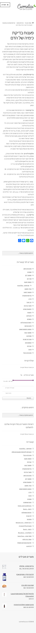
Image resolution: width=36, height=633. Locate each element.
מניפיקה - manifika (23, 285)
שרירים (29, 279)
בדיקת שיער (20, 23)
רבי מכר (29, 302)
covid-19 (29, 546)
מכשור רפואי (28, 292)
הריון (30, 299)
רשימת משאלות (27, 512)
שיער (30, 349)
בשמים (29, 319)
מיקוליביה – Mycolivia (25, 533)
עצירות (29, 346)
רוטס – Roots (27, 509)
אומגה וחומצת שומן (25, 329)
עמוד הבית (28, 23)
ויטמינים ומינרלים (26, 322)
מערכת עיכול (27, 353)
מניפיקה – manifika (25, 448)
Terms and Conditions (25, 506)
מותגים (29, 519)
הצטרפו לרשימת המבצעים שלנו (22, 452)
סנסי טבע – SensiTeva (25, 536)
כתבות (29, 312)
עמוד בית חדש (27, 539)
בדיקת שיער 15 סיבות (8, 23)
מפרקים (29, 336)
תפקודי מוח (28, 333)
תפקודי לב (28, 275)
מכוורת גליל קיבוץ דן (25, 526)
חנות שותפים (27, 502)
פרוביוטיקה (28, 326)
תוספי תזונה (28, 282)
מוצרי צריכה (28, 306)
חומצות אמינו (27, 309)
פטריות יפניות (27, 339)
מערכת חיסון (28, 269)
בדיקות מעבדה (27, 295)
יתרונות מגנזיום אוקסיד (24, 543)
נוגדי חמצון (28, 289)
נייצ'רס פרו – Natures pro (24, 522)
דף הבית (29, 516)
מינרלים (29, 316)
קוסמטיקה (28, 343)
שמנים (29, 272)
